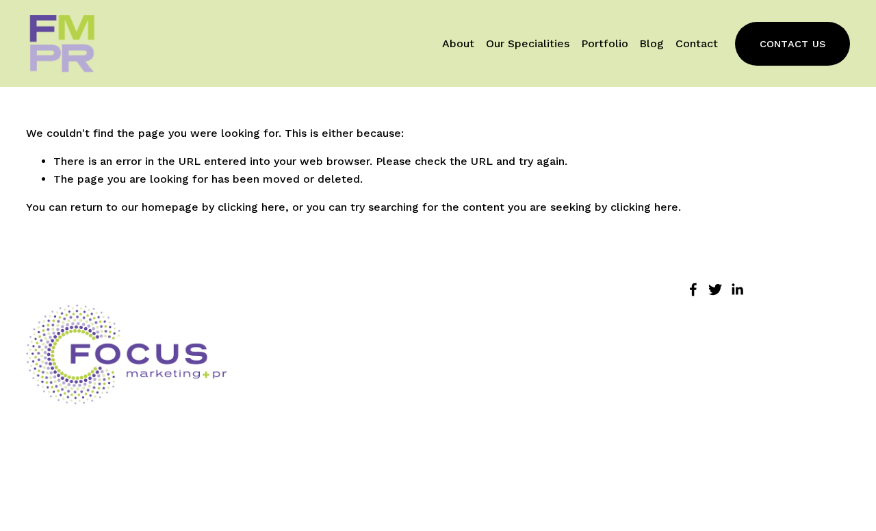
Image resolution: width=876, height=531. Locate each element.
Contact (696, 43)
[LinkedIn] (737, 289)
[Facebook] (693, 289)
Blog (651, 43)
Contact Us (793, 43)
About (458, 43)
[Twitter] (715, 289)
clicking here (251, 206)
